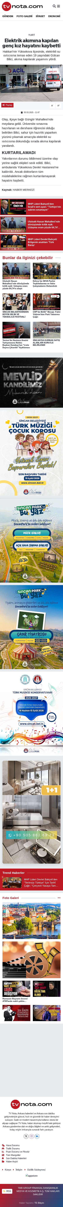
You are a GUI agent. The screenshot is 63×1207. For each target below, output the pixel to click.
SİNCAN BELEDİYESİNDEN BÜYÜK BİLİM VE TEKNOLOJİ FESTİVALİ (15, 314)
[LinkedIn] (37, 1136)
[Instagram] (31, 1136)
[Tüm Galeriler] (59, 898)
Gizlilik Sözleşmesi (36, 1170)
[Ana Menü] (58, 6)
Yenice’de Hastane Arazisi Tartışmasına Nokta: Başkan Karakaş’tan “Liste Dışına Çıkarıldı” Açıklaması (16, 344)
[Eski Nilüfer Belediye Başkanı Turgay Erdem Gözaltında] (47, 1013)
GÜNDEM (7, 16)
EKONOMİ (54, 16)
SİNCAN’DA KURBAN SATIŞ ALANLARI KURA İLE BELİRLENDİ (46, 342)
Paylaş (9, 105)
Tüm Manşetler (13, 1155)
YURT (31, 35)
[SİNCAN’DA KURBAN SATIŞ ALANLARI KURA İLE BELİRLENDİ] (47, 329)
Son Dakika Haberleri (16, 1158)
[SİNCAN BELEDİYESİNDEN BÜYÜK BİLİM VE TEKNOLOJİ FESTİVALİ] (16, 301)
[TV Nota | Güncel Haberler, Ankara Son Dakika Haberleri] (22, 6)
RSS (8, 1191)
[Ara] (54, 6)
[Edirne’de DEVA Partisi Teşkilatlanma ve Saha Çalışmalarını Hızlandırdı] (47, 270)
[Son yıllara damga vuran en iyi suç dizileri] (31, 959)
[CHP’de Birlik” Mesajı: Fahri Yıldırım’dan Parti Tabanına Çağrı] (47, 301)
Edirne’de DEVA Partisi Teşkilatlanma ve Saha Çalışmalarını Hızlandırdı (45, 283)
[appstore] (31, 1176)
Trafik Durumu (13, 1148)
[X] (26, 1136)
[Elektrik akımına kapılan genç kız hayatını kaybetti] (31, 83)
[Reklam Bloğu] (31, 382)
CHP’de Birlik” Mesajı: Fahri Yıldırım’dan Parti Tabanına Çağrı (46, 314)
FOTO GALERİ (24, 16)
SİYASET (40, 16)
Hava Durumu (12, 1145)
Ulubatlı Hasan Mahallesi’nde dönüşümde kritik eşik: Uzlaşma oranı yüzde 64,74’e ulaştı (15, 284)
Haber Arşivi (12, 1161)
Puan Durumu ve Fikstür (17, 1152)
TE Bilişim (39, 1203)
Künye (8, 1170)
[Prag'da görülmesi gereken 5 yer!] (31, 920)
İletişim (19, 1170)
